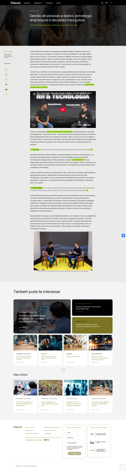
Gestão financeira (97, 353)
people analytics (78, 160)
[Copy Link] (7, 94)
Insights (10, 51)
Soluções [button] (27, 3)
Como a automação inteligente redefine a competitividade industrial (24, 358)
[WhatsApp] (7, 84)
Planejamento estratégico (83, 303)
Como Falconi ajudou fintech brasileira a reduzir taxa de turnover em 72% (65, 150)
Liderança (69, 353)
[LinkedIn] (7, 70)
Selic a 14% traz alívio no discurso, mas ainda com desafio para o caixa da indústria (100, 358)
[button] (102, 3)
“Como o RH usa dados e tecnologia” (59, 132)
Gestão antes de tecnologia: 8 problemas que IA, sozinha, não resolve (49, 358)
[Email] (7, 89)
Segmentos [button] (37, 3)
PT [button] (111, 3)
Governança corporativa (28, 312)
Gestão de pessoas (81, 321)
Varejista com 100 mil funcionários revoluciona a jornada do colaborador (88, 325)
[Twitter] (7, 75)
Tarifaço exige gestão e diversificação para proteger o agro (88, 308)
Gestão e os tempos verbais (73, 356)
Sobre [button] (58, 3)
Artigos (20, 327)
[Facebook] (7, 79)
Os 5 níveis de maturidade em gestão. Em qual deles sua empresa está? (32, 318)
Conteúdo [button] (49, 3)
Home (5, 51)
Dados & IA (44, 353)
